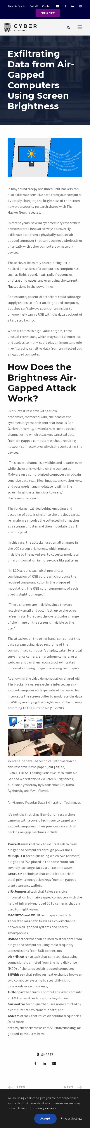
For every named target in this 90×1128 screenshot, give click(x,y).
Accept (45, 1118)
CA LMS (33, 6)
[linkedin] (72, 6)
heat (41, 274)
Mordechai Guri (36, 417)
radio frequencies (60, 274)
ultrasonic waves (24, 280)
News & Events (16, 6)
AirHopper (16, 992)
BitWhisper (16, 974)
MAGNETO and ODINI (24, 915)
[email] (55, 6)
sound (32, 274)
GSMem (14, 1016)
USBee (13, 939)
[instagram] (80, 6)
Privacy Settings (71, 1118)
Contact (47, 6)
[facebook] (65, 6)
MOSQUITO (16, 856)
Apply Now (48, 13)
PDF (51, 767)
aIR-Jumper (17, 891)
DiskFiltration (18, 956)
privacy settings (45, 1108)
